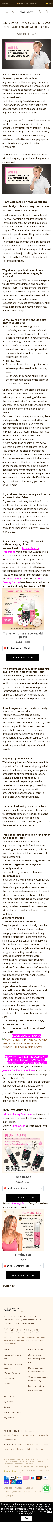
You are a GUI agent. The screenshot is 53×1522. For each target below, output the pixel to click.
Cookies (29, 1488)
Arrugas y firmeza (11, 1435)
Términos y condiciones (13, 1491)
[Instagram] (6, 1330)
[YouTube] (18, 1330)
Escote (37, 1444)
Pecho (45, 1444)
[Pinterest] (30, 1330)
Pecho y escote (28, 1435)
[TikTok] (12, 1330)
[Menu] (7, 11)
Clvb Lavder (9, 1378)
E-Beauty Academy (12, 1373)
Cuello (28, 1444)
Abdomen (9, 1449)
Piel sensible (43, 1435)
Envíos (28, 1491)
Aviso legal (8, 1488)
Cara (20, 1444)
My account (9, 1401)
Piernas (39, 1449)
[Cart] (46, 11)
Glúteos (29, 1449)
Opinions (8, 1383)
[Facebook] (24, 1330)
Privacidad (19, 1488)
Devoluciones (38, 1491)
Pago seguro (9, 1495)
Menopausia (10, 1440)
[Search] (13, 11)
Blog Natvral (9, 1417)
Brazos (20, 1449)
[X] (36, 1330)
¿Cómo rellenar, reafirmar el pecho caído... (36, 1359)
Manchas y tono (27, 1431)
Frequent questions (12, 1412)
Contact (7, 1406)
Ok (26, 1518)
